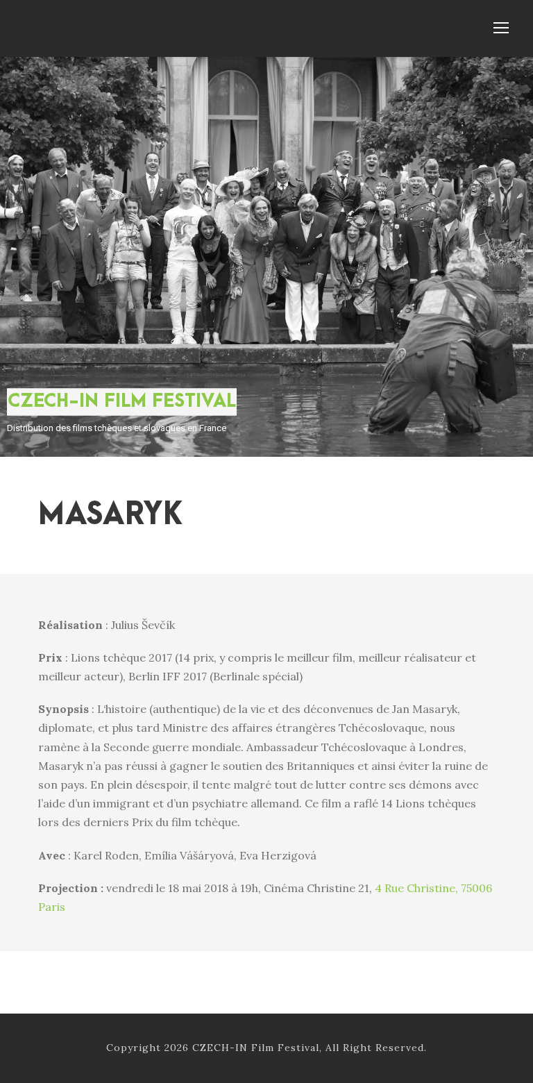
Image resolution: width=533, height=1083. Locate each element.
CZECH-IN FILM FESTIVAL (122, 401)
